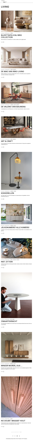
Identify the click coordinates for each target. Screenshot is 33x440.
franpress (25, 438)
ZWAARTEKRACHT (9, 321)
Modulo (20, 438)
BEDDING (12, 225)
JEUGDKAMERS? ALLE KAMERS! (15, 227)
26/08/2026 (2, 33)
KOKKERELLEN (7, 193)
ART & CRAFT (7, 141)
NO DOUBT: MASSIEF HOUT (13, 421)
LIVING (12, 33)
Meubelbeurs (7, 33)
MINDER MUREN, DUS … (11, 366)
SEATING (14, 69)
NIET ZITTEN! (7, 262)
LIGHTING (12, 191)
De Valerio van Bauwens (13, 107)
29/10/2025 (2, 139)
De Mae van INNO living (12, 71)
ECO (11, 319)
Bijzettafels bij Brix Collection (11, 36)
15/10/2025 (2, 319)
